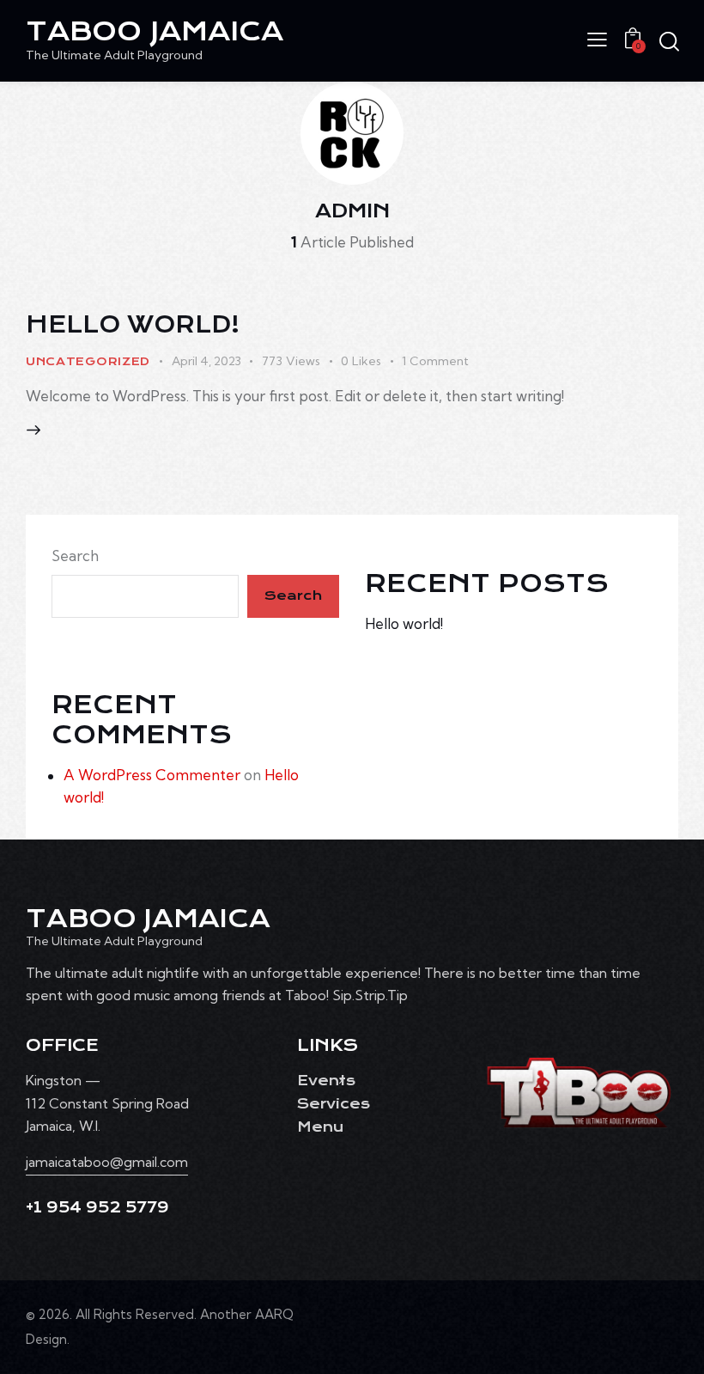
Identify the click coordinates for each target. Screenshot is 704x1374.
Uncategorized (88, 362)
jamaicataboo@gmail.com (107, 1161)
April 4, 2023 (206, 361)
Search (75, 556)
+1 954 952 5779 (97, 1208)
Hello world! (133, 325)
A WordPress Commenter (152, 775)
